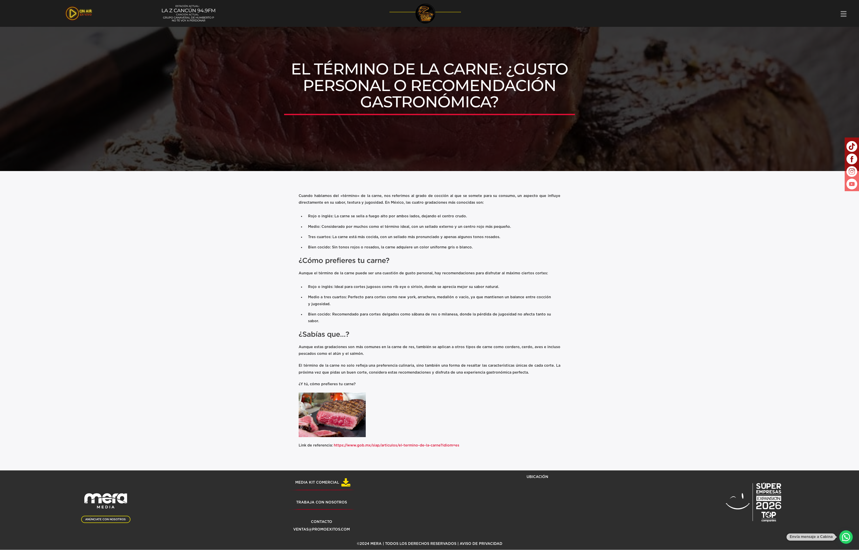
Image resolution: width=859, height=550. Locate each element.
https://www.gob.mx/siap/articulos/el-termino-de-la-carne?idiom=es (396, 445)
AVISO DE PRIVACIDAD (481, 544)
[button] (846, 537)
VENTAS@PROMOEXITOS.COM (321, 529)
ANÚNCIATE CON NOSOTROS (105, 519)
